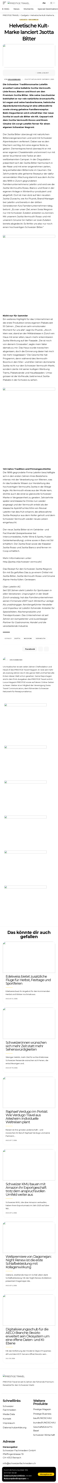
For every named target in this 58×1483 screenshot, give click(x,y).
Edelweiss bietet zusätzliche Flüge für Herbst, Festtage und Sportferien (28, 979)
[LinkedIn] (54, 659)
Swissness (33, 19)
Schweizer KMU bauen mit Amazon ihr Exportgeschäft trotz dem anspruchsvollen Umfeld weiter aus (26, 1189)
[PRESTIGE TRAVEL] (18, 3)
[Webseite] (49, 659)
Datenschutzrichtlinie (14, 1476)
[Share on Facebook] (14, 73)
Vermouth (41, 638)
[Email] (22, 73)
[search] (39, 3)
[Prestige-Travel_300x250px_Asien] (25, 798)
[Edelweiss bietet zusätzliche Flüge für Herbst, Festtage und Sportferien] (29, 957)
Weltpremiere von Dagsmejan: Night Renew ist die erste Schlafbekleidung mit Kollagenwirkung (28, 1262)
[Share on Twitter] (18, 73)
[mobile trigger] (5, 3)
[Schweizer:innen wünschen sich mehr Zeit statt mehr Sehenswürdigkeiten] (29, 1023)
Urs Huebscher (14, 79)
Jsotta (17, 638)
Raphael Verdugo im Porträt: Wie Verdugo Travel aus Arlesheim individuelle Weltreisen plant (27, 1116)
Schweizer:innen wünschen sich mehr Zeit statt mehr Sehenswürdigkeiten (26, 1046)
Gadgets (24, 19)
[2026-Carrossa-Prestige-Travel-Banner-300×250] (25, 763)
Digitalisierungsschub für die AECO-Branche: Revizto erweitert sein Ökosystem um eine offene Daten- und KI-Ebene (27, 1336)
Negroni (28, 638)
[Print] (27, 73)
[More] (31, 73)
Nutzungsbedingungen (15, 1478)
